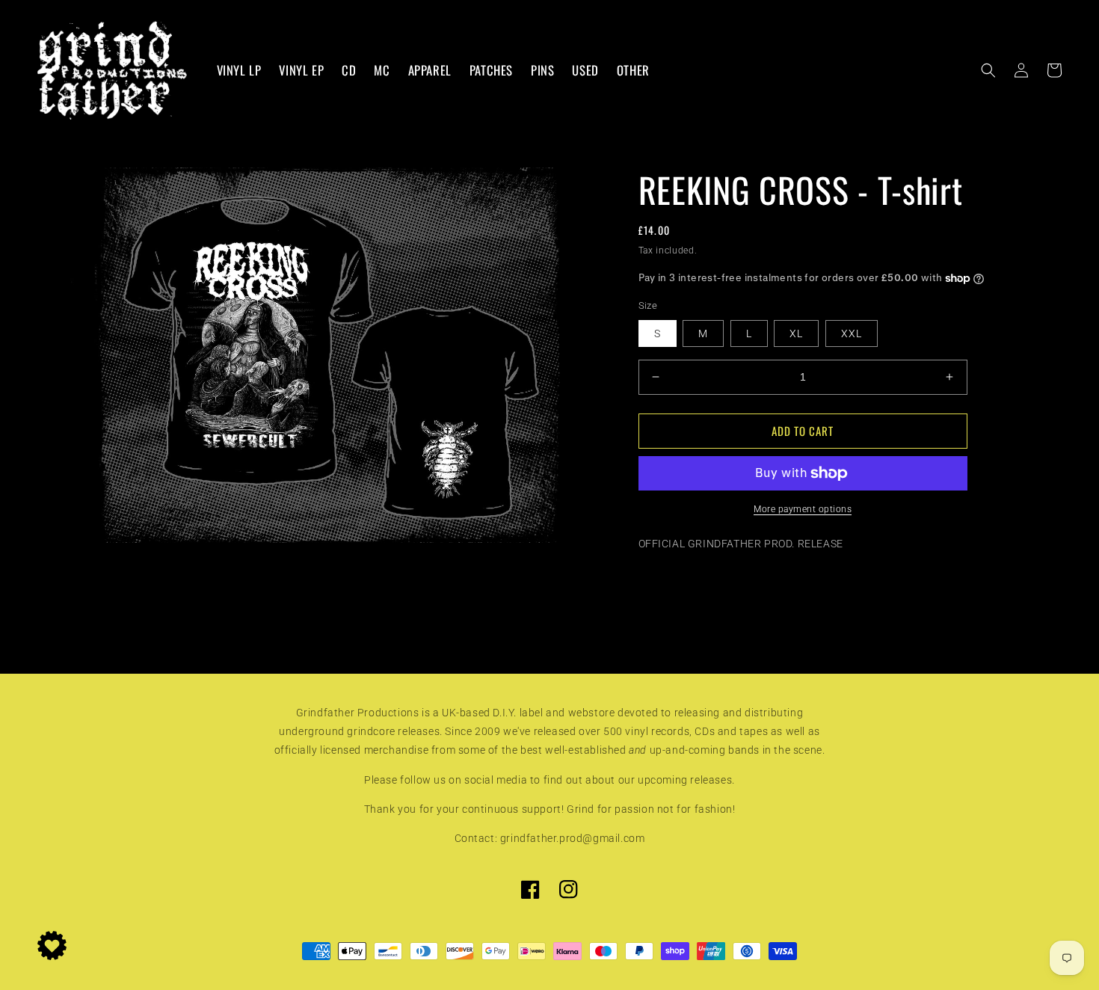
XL (796, 333)
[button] (988, 70)
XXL (851, 333)
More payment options (803, 509)
